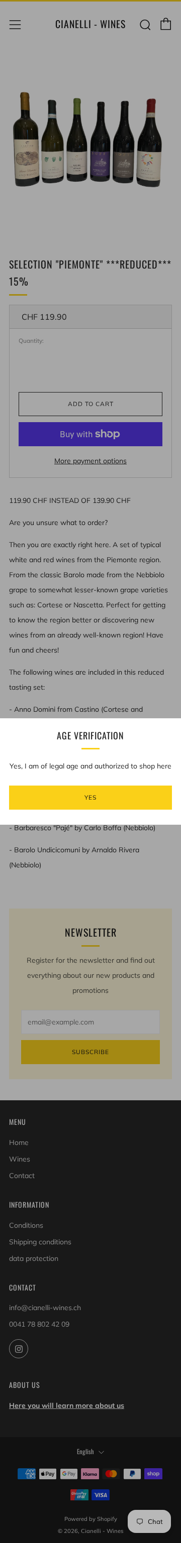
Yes (90, 797)
